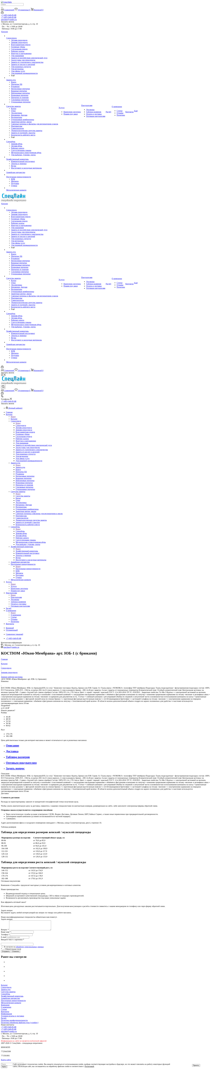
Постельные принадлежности (28, 569)
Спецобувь (20, 531)
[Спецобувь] (32, 139)
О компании (16, 615)
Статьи (4, 1009)
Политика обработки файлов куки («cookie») (19, 1023)
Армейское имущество (10, 998)
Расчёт (3, 1018)
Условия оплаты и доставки (12, 1016)
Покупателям (16, 597)
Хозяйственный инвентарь (27, 551)
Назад (13, 417)
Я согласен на (24, 947)
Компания (5, 1005)
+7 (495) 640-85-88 (8, 15)
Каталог (14, 419)
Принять (196, 1065)
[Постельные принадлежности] (32, 175)
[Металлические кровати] (32, 188)
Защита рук (20, 467)
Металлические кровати (11, 1003)
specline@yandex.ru (9, 19)
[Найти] (2, 7)
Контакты (5, 1011)
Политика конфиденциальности (14, 1020)
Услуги (14, 586)
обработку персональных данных (30, 947)
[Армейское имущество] (32, 170)
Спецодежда (21, 425)
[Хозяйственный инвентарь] (32, 157)
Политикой (89, 1066)
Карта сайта (6, 1060)
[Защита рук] (32, 78)
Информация (6, 1014)
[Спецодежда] (32, 36)
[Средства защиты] (32, 104)
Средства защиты (23, 496)
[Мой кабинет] (2, 13)
